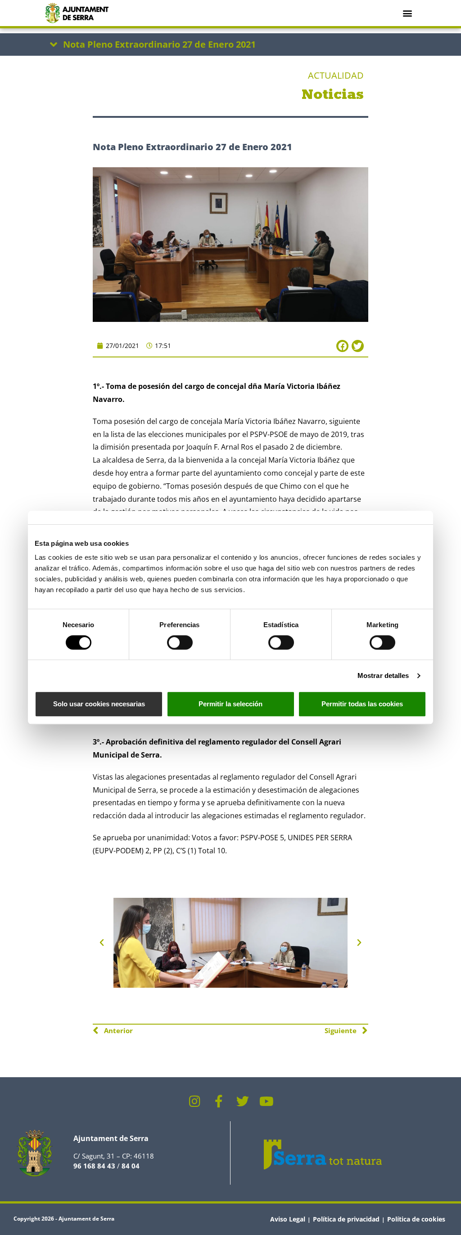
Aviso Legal (287, 1219)
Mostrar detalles (383, 675)
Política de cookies (416, 1219)
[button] (407, 12)
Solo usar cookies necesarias (99, 704)
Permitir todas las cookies (362, 704)
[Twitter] (242, 1101)
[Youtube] (266, 1101)
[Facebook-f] (218, 1101)
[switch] (180, 642)
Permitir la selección (230, 704)
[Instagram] (195, 1101)
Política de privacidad (346, 1219)
